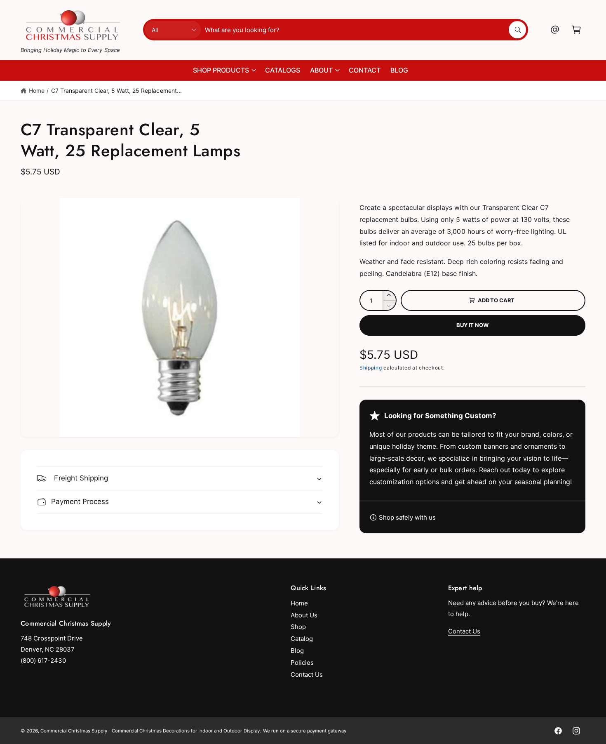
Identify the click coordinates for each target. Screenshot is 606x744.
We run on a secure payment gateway (305, 731)
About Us (304, 615)
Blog (297, 651)
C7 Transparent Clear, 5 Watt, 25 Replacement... (116, 90)
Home (37, 90)
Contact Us (307, 674)
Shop (298, 627)
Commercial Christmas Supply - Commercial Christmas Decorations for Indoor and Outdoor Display (150, 731)
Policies (302, 662)
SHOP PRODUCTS (221, 70)
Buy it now (472, 325)
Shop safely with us (407, 517)
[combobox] (365, 29)
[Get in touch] (555, 29)
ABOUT (321, 70)
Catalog (302, 639)
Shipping (370, 368)
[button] (576, 29)
